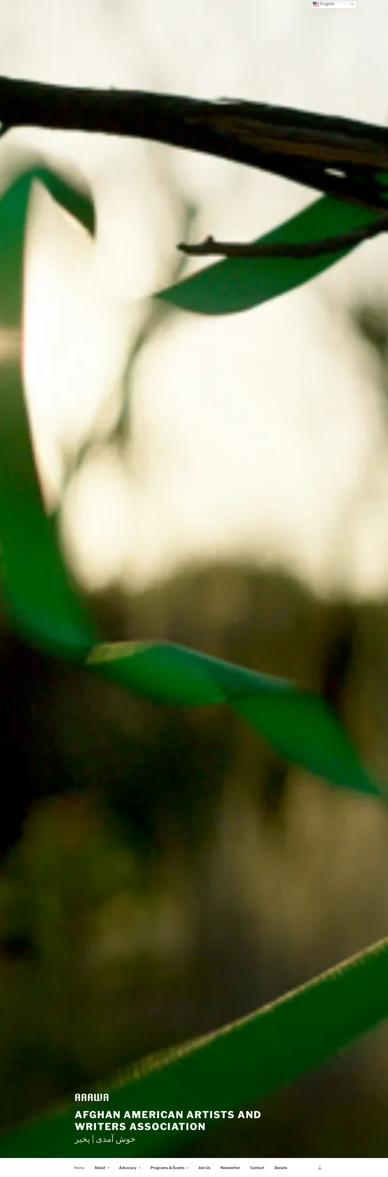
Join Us (204, 1167)
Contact (257, 1167)
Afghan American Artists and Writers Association (168, 1120)
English (326, 4)
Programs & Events (167, 1167)
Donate (281, 1167)
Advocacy (128, 1167)
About (99, 1167)
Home (79, 1167)
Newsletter (230, 1167)
